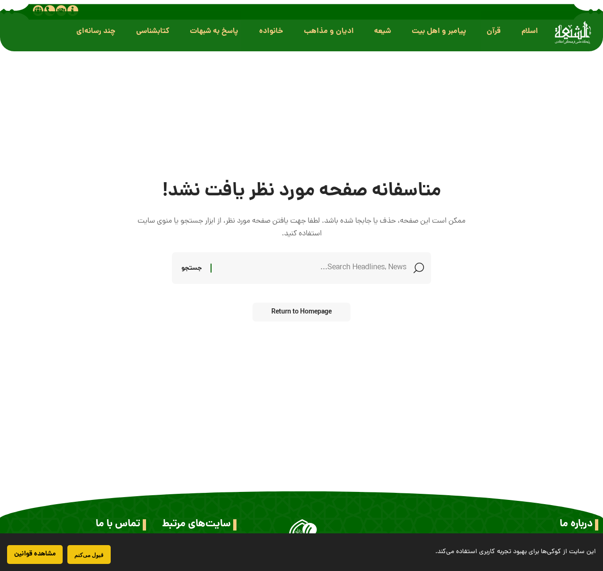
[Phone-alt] (49, 10)
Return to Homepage (301, 312)
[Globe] (38, 10)
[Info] (72, 10)
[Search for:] (313, 268)
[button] (530, 31)
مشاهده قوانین (35, 554)
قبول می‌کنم (89, 554)
